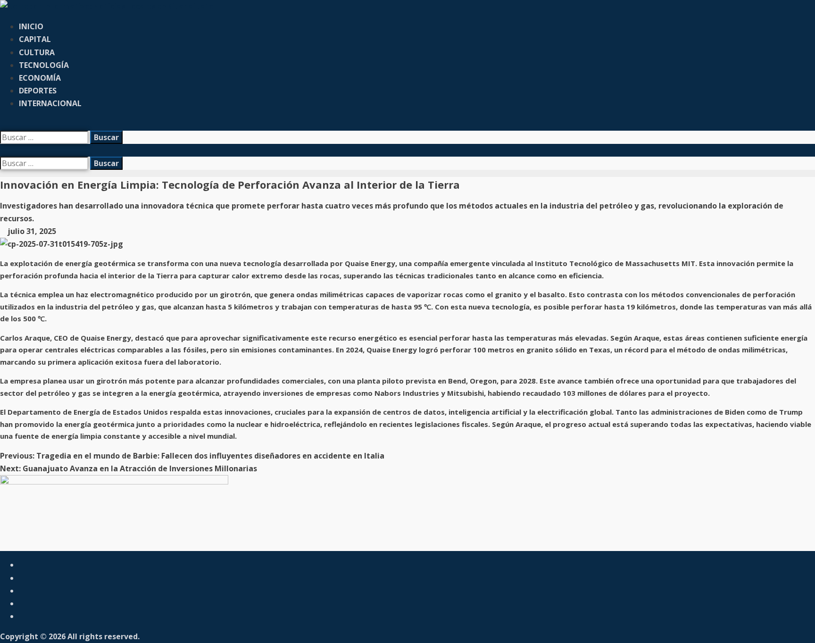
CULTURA (37, 52)
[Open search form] (3, 124)
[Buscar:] (45, 137)
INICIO (31, 26)
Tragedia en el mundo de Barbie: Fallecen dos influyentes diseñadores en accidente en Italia (192, 456)
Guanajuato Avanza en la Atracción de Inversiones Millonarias (128, 468)
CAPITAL (35, 39)
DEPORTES (38, 90)
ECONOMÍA (40, 78)
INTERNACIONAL (50, 103)
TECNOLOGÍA (44, 65)
